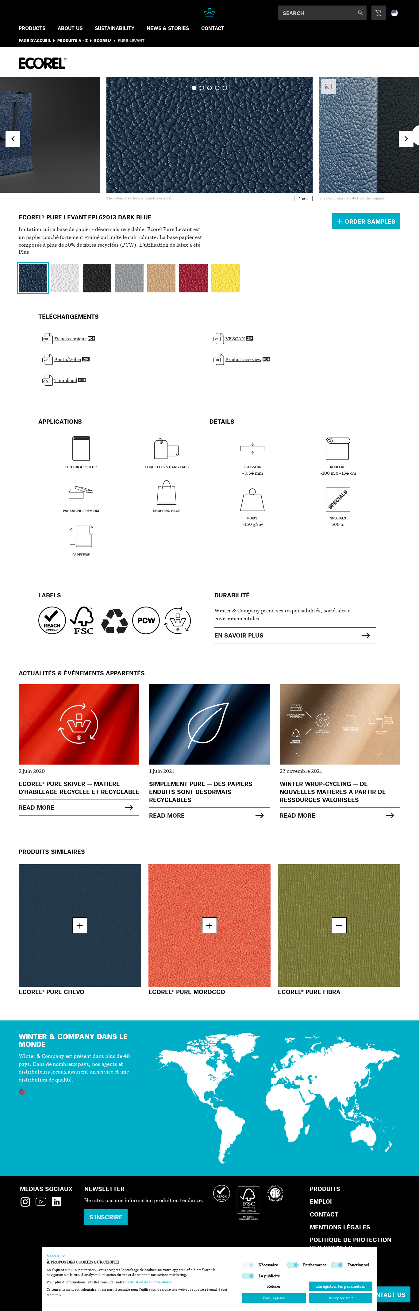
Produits (325, 1188)
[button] (56, 1256)
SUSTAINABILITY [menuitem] (114, 28)
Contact (324, 1214)
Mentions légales (340, 1227)
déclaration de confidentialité (148, 1282)
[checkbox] (248, 1265)
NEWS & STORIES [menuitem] (168, 28)
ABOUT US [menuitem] (70, 28)
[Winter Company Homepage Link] (209, 12)
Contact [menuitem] (212, 28)
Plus (24, 251)
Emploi (321, 1201)
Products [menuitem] (32, 28)
